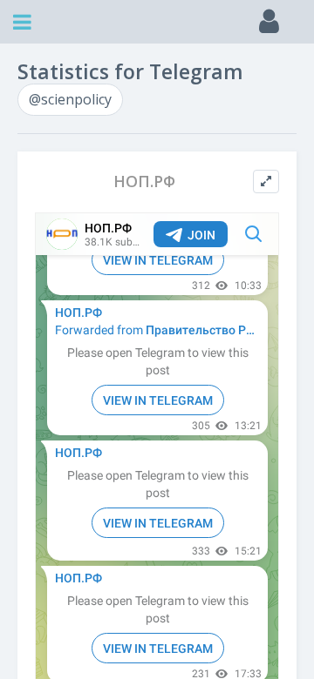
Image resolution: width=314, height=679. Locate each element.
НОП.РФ (144, 181)
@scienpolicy (70, 99)
